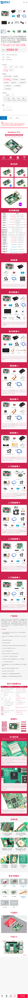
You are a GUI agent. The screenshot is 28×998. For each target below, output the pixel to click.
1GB (5, 67)
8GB (21, 67)
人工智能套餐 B (7, 85)
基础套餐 (16, 76)
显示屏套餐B (15, 79)
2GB (11, 67)
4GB (16, 67)
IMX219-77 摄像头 (12, 390)
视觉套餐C (13, 82)
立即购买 (22, 996)
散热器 (14, 885)
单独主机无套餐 (7, 76)
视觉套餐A (22, 79)
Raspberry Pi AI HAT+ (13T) (14, 249)
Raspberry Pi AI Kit (14, 244)
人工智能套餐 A (22, 82)
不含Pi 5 (11, 70)
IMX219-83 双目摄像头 (12, 457)
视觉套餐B (6, 82)
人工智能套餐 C (17, 85)
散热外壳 (4, 885)
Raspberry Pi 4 (24, 619)
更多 (14, 907)
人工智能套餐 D (7, 89)
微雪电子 (5, 2)
